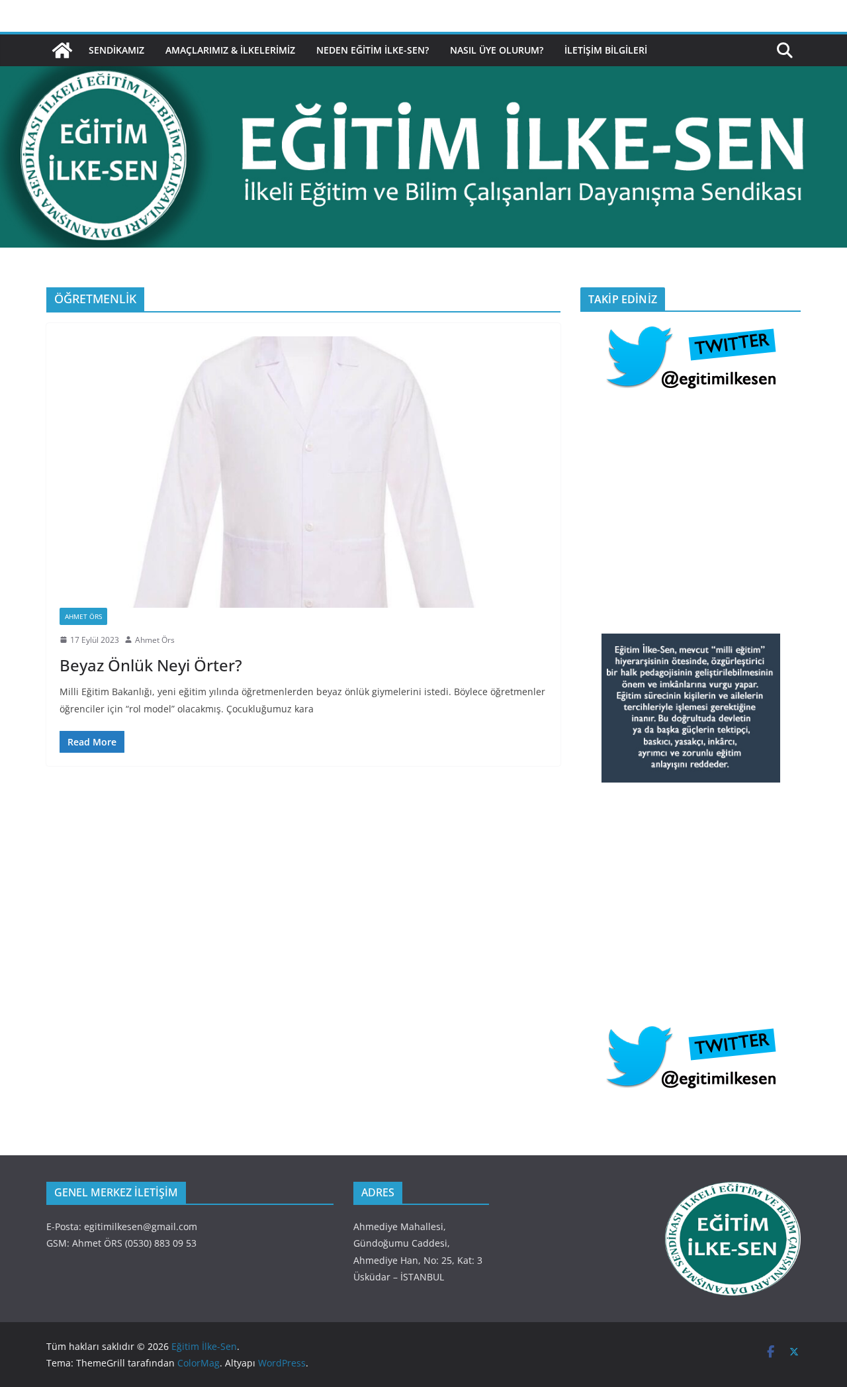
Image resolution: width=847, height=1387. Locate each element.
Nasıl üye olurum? (496, 50)
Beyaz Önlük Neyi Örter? (151, 665)
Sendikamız (116, 50)
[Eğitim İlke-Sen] (62, 50)
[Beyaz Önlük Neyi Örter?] (303, 472)
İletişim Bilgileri (605, 50)
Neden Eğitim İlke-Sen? (372, 50)
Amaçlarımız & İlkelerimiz (230, 50)
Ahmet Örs (83, 616)
